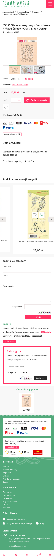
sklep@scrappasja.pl (18, 546)
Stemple (35, 12)
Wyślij (38, 317)
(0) (50, 555)
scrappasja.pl (8, 12)
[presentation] (3, 219)
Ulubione (6, 507)
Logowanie (27, 555)
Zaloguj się (7, 492)
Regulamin (7, 472)
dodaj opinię (27, 78)
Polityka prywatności (11, 479)
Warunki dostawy (10, 469)
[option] (27, 49)
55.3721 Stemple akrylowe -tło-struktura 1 (27, 241)
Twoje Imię (7, 266)
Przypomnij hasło (10, 501)
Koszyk (5, 504)
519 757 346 (17, 535)
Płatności (6, 466)
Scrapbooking (23, 12)
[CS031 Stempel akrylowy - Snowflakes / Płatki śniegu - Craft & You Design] (27, 51)
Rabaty (6, 482)
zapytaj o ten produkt (12, 134)
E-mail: (5, 275)
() (38, 554)
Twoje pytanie (8, 286)
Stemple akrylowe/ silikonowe (15, 14)
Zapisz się (40, 378)
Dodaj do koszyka (39, 100)
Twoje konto (8, 498)
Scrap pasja (21, 4)
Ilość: (5, 100)
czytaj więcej (9, 341)
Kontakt (6, 476)
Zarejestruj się (9, 495)
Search (16, 555)
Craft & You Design (20, 84)
